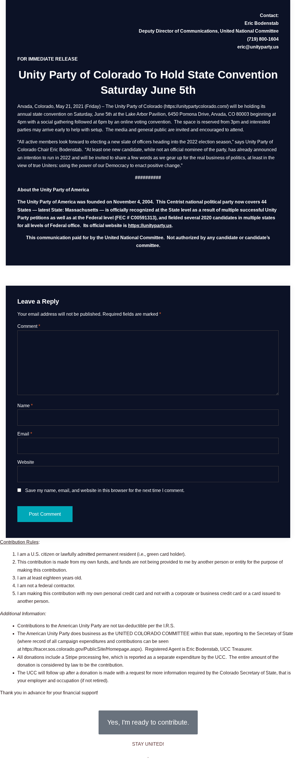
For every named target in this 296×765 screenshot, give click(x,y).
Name (25, 405)
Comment (28, 326)
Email (24, 433)
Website (25, 462)
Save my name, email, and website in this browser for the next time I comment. (104, 490)
